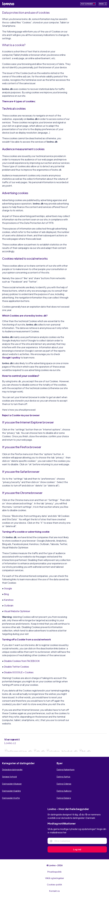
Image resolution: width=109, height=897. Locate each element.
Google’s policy (11, 357)
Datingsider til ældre (11, 796)
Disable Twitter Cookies (16, 666)
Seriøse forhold (9, 782)
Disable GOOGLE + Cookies (18, 672)
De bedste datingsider (12, 775)
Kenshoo (8, 599)
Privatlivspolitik (54, 877)
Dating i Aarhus (63, 782)
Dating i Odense (64, 789)
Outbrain (8, 605)
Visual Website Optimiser (17, 611)
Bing (6, 594)
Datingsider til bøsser (12, 789)
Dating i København (66, 775)
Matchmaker (87, 4)
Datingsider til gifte (11, 803)
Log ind (77, 854)
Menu (101, 4)
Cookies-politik (54, 890)
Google (8, 588)
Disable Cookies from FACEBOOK (22, 660)
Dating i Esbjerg (64, 803)
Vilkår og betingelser (54, 883)
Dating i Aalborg (64, 796)
